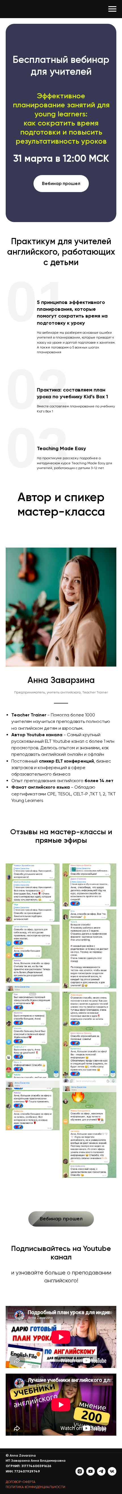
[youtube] (90, 1471)
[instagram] (79, 1471)
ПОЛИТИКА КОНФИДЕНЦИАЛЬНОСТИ (35, 1487)
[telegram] (101, 1471)
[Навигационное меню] (112, 9)
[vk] (112, 1471)
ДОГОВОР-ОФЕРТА (20, 1482)
